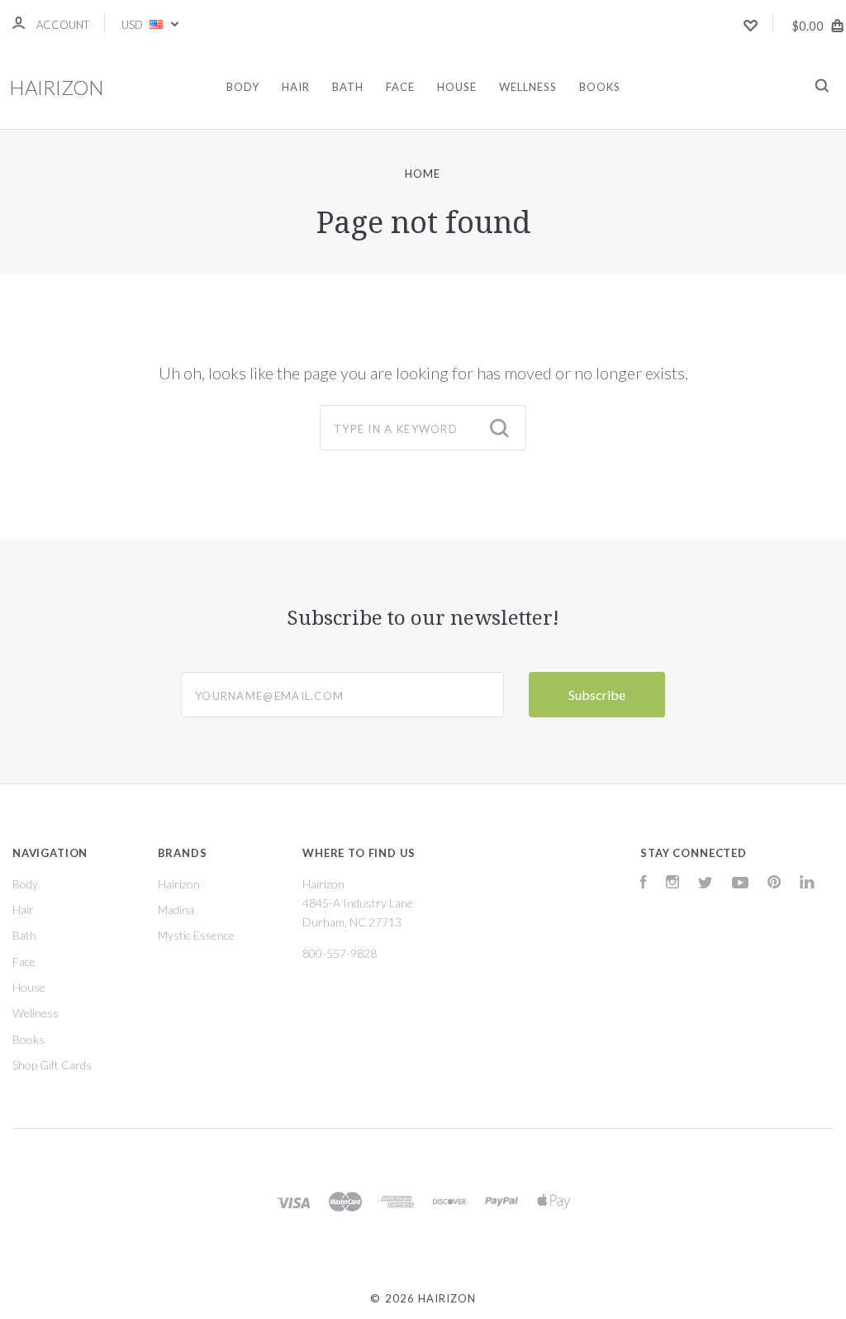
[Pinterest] (774, 884)
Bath (348, 86)
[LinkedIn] (807, 884)
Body (242, 86)
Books (599, 86)
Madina (176, 909)
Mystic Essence (196, 935)
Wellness (528, 86)
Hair (296, 86)
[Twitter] (705, 884)
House (457, 86)
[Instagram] (672, 884)
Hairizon (179, 884)
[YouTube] (740, 884)
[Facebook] (643, 884)
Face (400, 86)
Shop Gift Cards (52, 1065)
